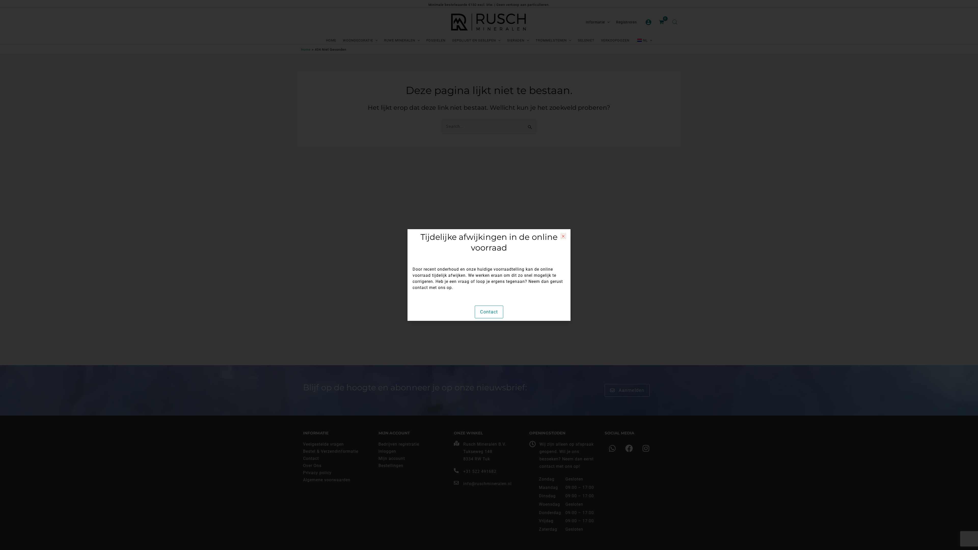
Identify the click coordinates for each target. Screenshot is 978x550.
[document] (489, 275)
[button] (563, 236)
